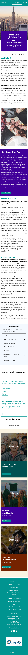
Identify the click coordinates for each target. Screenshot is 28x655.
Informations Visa (9, 347)
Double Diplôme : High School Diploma (14, 593)
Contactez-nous (14, 587)
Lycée (6, 54)
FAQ (14, 604)
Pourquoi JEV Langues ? (14, 601)
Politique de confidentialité (14, 606)
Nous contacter (6, 192)
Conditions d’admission (10, 339)
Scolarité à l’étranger (14, 590)
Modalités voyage (9, 360)
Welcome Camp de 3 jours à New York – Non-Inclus (13, 330)
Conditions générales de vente (14, 609)
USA (10, 54)
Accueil (2, 54)
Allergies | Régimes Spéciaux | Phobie (12, 355)
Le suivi (5, 335)
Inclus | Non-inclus (9, 343)
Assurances (6, 351)
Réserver (5, 394)
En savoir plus (6, 474)
